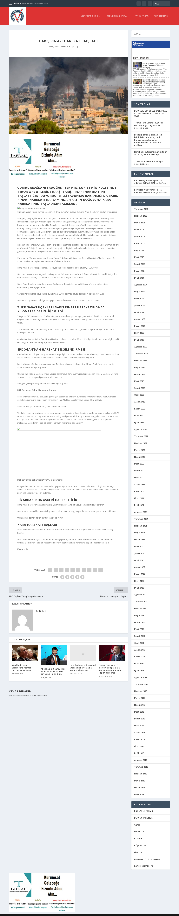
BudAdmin (41, 611)
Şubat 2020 (139, 636)
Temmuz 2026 (141, 209)
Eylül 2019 (139, 670)
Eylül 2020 (139, 587)
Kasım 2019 (139, 656)
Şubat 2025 (139, 264)
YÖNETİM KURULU (90, 16)
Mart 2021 (139, 546)
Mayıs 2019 (139, 698)
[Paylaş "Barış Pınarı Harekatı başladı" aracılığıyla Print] (100, 570)
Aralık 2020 (139, 567)
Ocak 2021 (139, 560)
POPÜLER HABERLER (143, 866)
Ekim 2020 (139, 581)
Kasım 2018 (139, 739)
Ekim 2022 (139, 415)
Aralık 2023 (139, 319)
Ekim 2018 (139, 746)
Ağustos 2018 (140, 760)
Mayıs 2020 (139, 615)
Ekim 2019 (139, 663)
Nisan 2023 (139, 374)
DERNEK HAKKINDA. (117, 16)
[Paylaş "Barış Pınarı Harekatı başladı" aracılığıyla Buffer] (84, 570)
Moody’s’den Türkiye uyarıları (35, 3)
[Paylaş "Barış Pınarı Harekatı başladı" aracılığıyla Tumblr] (67, 570)
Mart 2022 (139, 463)
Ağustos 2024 (140, 284)
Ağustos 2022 (140, 429)
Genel (137, 824)
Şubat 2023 (139, 388)
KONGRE (138, 838)
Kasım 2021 (139, 491)
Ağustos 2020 (140, 594)
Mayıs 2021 (139, 532)
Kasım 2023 (139, 326)
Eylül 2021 (139, 505)
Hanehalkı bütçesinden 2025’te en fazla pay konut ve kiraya (150, 153)
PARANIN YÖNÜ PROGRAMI (147, 859)
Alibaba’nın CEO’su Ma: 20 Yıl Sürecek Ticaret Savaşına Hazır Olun (53, 671)
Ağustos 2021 (140, 512)
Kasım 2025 (139, 243)
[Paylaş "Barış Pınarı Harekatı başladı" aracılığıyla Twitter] (56, 570)
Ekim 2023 (139, 333)
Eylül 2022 (139, 422)
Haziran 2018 (140, 773)
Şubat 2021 (139, 553)
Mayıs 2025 (139, 250)
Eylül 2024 (139, 277)
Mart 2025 (139, 257)
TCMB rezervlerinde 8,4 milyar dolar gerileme (148, 162)
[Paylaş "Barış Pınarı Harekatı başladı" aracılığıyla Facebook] (50, 570)
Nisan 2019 (139, 704)
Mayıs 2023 (139, 367)
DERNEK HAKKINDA (143, 817)
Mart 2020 (139, 629)
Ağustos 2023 (140, 346)
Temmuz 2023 (141, 353)
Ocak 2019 (139, 725)
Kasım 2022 (139, 408)
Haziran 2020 (140, 608)
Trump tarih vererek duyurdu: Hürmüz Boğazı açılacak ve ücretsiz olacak (148, 125)
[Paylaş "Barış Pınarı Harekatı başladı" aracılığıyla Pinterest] (72, 570)
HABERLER (66, 46)
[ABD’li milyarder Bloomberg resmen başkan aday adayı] (25, 653)
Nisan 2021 (139, 539)
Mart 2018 (139, 794)
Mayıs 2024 (139, 291)
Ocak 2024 (139, 312)
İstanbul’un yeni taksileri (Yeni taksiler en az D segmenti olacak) (83, 668)
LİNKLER (138, 852)
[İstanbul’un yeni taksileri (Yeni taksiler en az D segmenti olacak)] (83, 653)
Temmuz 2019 (141, 684)
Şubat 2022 (139, 470)
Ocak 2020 (139, 643)
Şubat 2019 (139, 718)
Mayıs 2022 (139, 450)
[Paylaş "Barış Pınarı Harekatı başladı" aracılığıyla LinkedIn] (78, 570)
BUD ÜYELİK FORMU (143, 811)
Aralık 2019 (139, 649)
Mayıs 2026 (139, 222)
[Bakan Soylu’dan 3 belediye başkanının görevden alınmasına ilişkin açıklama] (112, 653)
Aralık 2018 (139, 732)
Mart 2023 (139, 381)
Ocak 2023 (139, 395)
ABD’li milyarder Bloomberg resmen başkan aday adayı (22, 668)
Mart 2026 (139, 229)
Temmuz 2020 (141, 601)
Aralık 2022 (139, 401)
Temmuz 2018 (141, 767)
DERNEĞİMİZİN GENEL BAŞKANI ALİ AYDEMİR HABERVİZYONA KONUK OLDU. (150, 113)
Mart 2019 (139, 711)
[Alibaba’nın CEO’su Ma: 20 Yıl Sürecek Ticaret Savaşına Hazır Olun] (54, 655)
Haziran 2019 (140, 691)
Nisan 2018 (139, 787)
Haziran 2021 (140, 525)
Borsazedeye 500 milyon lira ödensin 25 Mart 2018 (148, 181)
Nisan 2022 (139, 457)
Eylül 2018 (139, 753)
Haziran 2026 (140, 215)
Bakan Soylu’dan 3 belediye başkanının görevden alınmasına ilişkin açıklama (110, 669)
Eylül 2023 (139, 340)
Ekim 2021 (139, 498)
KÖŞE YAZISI (140, 845)
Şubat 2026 (139, 236)
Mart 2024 (139, 298)
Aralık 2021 (139, 484)
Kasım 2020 (139, 574)
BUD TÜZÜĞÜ (161, 16)
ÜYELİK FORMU (141, 16)
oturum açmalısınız (38, 695)
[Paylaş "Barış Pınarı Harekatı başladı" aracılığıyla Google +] (61, 570)
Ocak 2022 (139, 477)
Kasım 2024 (139, 271)
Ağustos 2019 (140, 677)
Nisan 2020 (139, 622)
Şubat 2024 (139, 305)
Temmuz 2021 (141, 519)
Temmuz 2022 (141, 436)
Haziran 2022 (140, 443)
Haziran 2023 (140, 360)
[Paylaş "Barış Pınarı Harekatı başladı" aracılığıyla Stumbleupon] (89, 570)
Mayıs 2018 (139, 780)
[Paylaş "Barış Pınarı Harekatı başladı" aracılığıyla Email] (95, 570)
